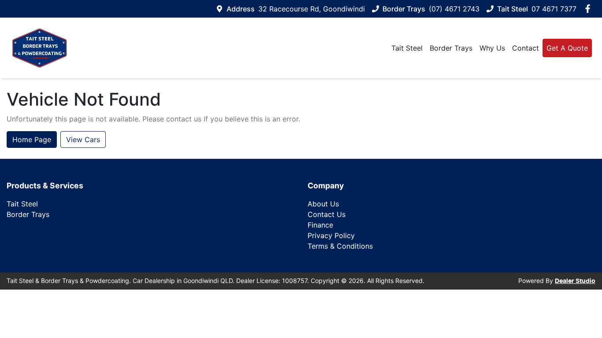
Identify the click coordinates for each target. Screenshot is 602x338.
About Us (323, 203)
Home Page (31, 139)
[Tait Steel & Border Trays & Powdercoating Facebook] (589, 8)
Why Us (492, 48)
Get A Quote (567, 48)
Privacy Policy (331, 235)
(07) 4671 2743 (454, 8)
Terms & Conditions (340, 246)
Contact (525, 48)
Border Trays (451, 48)
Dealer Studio (575, 281)
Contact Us (327, 214)
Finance (320, 224)
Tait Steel (407, 48)
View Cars (83, 139)
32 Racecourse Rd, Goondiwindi (311, 8)
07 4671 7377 (553, 8)
